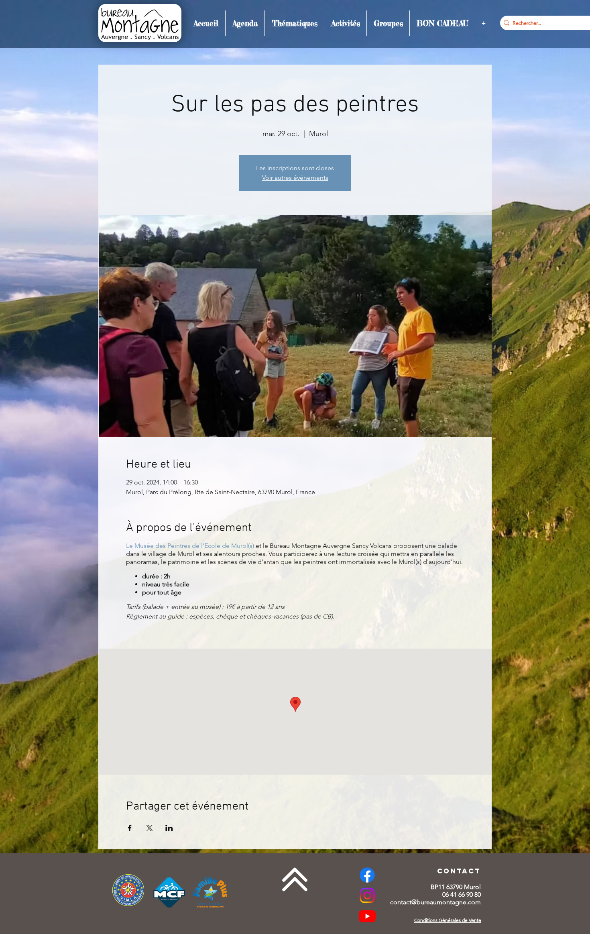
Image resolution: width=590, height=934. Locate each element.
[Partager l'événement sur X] (149, 828)
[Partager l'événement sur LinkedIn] (169, 828)
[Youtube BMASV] (367, 916)
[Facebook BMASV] (367, 875)
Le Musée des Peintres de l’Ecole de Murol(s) (190, 545)
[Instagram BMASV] (367, 895)
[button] (245, 23)
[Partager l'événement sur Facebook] (130, 828)
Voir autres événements (295, 177)
